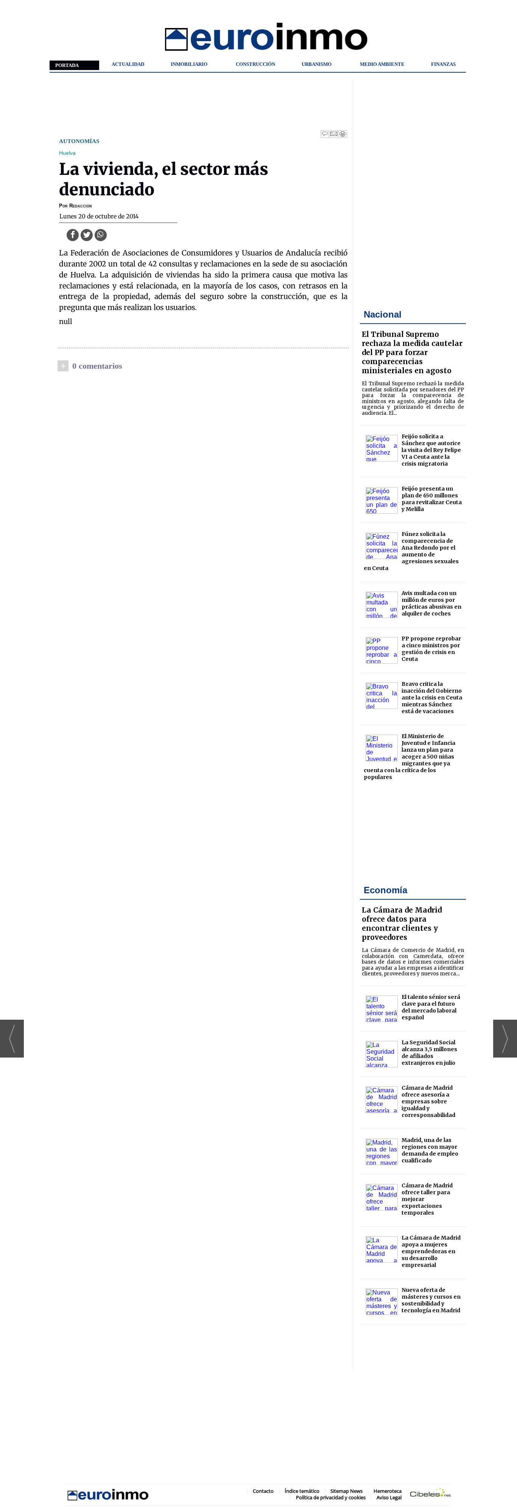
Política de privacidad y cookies (331, 1497)
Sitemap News (346, 1491)
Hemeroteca (388, 1491)
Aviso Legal (389, 1497)
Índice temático (302, 1491)
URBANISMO (317, 64)
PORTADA (67, 65)
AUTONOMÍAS (79, 141)
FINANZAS (443, 64)
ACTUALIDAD (128, 64)
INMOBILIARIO (189, 64)
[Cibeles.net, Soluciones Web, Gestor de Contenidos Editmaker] (431, 1494)
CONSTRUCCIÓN (255, 64)
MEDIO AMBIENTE (382, 64)
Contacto (263, 1491)
